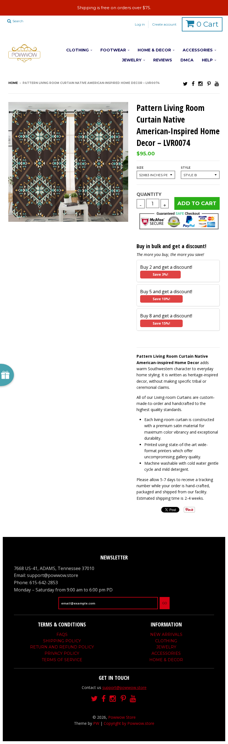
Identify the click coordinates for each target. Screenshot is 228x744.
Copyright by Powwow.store (129, 723)
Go (164, 603)
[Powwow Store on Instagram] (200, 83)
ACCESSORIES (198, 50)
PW (96, 723)
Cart (208, 24)
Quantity (149, 194)
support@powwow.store (124, 687)
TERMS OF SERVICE (62, 659)
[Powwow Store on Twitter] (185, 83)
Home (13, 83)
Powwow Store (122, 717)
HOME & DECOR (154, 50)
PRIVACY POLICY (61, 653)
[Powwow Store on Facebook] (193, 83)
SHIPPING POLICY (62, 640)
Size (140, 168)
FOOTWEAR (113, 50)
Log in (140, 24)
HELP (207, 60)
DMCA (187, 60)
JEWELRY (132, 60)
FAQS (62, 634)
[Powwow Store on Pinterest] (209, 83)
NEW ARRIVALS (166, 634)
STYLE (185, 168)
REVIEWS (162, 60)
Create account (164, 24)
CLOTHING (77, 50)
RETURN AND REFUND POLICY (62, 647)
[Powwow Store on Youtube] (217, 83)
